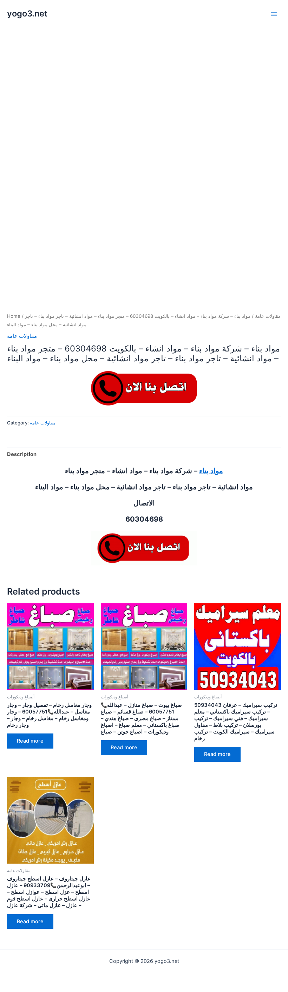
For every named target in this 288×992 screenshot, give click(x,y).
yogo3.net (27, 13)
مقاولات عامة (268, 316)
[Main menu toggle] (274, 14)
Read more (30, 741)
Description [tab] (22, 454)
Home (13, 316)
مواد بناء (211, 471)
